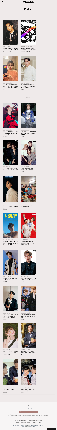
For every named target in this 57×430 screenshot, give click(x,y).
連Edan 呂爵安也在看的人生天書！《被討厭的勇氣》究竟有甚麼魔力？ (10, 206)
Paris (27, 4)
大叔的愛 (28, 349)
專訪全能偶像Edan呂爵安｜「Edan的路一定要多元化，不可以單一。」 (28, 280)
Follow (39, 4)
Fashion (11, 4)
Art (16, 4)
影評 (27, 203)
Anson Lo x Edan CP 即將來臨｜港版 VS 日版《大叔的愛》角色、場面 (10, 389)
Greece (32, 423)
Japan (35, 423)
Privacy (40, 422)
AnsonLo (4, 312)
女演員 (10, 82)
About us (17, 422)
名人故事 (7, 82)
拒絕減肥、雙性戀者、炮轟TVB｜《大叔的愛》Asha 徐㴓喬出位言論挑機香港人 (10, 353)
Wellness (21, 4)
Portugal (39, 423)
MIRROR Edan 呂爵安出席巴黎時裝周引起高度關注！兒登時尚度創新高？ (28, 133)
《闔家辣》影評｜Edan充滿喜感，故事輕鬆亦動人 (28, 205)
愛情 (9, 349)
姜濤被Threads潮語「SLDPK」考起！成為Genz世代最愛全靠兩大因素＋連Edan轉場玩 (28, 50)
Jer (9, 312)
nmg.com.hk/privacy (33, 414)
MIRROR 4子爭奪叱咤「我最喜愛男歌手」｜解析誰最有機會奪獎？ (28, 316)
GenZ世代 (30, 46)
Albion (22, 82)
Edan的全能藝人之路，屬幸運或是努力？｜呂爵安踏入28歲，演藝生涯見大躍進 (10, 50)
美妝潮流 (27, 82)
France (28, 423)
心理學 (10, 203)
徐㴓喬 (7, 349)
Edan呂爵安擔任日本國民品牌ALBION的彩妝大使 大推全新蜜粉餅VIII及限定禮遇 (28, 86)
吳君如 (24, 203)
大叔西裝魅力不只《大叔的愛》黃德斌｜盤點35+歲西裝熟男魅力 (28, 353)
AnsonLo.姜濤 (23, 46)
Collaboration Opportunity (26, 422)
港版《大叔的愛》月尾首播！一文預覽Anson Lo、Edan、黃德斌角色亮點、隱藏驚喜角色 (28, 389)
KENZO (24, 129)
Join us (46, 4)
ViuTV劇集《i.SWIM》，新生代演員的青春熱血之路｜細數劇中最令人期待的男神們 (10, 243)
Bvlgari (22, 166)
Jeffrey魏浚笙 (8, 239)
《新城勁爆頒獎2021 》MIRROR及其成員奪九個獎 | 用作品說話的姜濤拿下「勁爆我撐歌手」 (10, 316)
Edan (4, 46)
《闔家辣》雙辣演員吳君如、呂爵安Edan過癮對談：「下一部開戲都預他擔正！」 (28, 243)
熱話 (10, 46)
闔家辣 (27, 239)
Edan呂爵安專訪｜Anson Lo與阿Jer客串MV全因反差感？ (10, 279)
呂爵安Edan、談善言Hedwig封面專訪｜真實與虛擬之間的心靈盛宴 (10, 170)
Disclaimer (35, 422)
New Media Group (16, 423)
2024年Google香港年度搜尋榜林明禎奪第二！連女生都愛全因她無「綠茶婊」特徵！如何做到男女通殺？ (10, 87)
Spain (42, 423)
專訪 (9, 166)
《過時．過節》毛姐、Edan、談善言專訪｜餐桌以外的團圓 (28, 169)
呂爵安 (10, 129)
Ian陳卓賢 (28, 312)
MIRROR (7, 46)
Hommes (33, 4)
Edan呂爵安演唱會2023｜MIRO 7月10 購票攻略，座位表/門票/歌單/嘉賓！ (10, 133)
